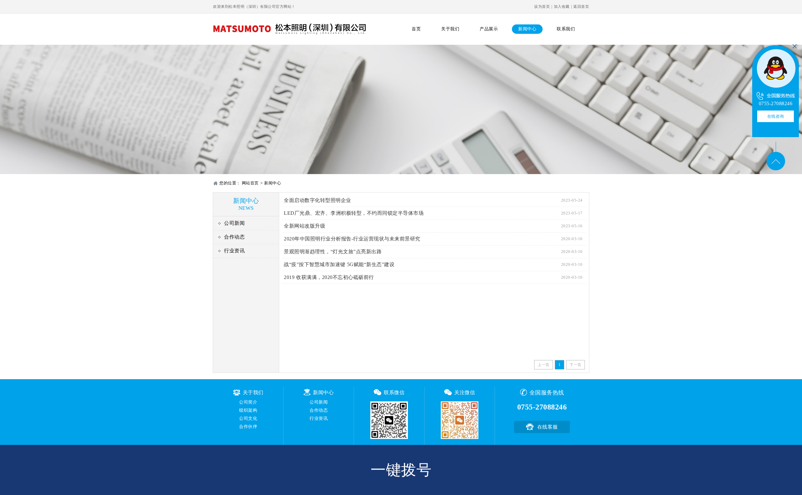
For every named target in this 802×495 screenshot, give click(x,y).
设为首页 (542, 6)
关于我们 (450, 29)
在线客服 (547, 427)
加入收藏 (562, 6)
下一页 (575, 365)
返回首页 (581, 6)
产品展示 (489, 29)
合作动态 (234, 237)
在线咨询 (775, 116)
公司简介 (248, 402)
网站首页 (250, 183)
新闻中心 (527, 29)
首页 (416, 29)
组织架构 (248, 410)
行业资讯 (234, 250)
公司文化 (248, 418)
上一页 (543, 365)
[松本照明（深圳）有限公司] (775, 68)
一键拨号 (401, 469)
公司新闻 (234, 223)
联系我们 (566, 29)
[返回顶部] (775, 156)
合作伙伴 (248, 426)
